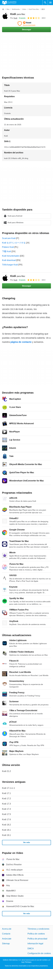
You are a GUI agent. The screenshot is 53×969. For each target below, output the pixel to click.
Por (13, 18)
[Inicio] (3, 9)
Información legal (35, 944)
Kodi (17, 14)
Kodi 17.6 (6, 819)
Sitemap (6, 944)
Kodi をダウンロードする (13, 243)
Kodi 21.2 (6, 771)
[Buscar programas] (45, 2)
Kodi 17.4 (6, 809)
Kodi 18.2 (6, 825)
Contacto (6, 934)
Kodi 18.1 (6, 830)
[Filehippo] (9, 2)
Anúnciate (6, 939)
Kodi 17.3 (6, 804)
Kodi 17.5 (6, 814)
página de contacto (21, 342)
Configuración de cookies (39, 953)
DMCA (31, 948)
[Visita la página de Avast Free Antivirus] (26, 23)
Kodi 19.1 (6, 835)
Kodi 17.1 (6, 793)
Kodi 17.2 (6, 798)
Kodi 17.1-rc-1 (8, 788)
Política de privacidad (37, 939)
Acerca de (6, 929)
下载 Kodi (6, 251)
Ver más (26, 842)
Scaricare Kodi (9, 238)
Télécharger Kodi (10, 265)
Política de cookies (36, 934)
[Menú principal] (50, 2)
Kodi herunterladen (11, 256)
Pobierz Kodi (8, 247)
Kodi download (9, 260)
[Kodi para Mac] (5, 16)
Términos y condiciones (38, 929)
